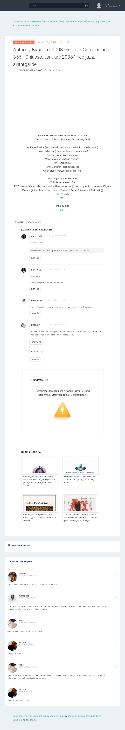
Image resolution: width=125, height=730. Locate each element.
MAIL (62, 198)
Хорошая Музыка (24, 42)
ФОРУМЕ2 (36, 351)
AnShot (22, 642)
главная (17, 21)
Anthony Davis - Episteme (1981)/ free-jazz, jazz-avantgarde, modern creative (39, 517)
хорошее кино (50, 21)
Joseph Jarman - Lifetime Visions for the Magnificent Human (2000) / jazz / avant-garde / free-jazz (80, 517)
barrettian (36, 270)
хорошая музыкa (32, 21)
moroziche (36, 300)
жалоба (35, 258)
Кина (21, 620)
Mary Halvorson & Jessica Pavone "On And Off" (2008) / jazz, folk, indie (80, 479)
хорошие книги (68, 21)
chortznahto (37, 236)
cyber (62, 210)
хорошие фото (103, 21)
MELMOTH (38, 70)
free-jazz (19, 222)
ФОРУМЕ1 (36, 342)
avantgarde (33, 222)
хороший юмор (86, 21)
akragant (23, 573)
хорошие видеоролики (26, 25)
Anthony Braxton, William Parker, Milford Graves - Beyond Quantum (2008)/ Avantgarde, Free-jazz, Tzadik (39, 481)
